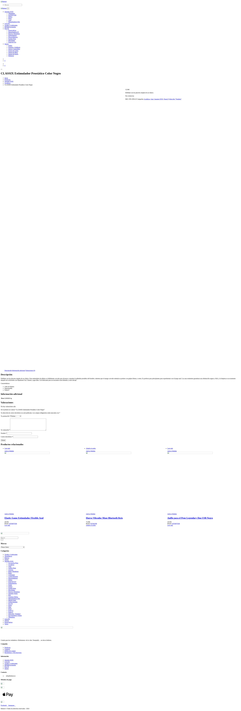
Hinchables (11, 590)
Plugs (10, 609)
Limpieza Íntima (13, 597)
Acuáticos (147, 99)
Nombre (4, 433)
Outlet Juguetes (12, 602)
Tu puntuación (5, 416)
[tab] (8, 370)
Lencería (7, 619)
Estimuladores (12, 583)
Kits (9, 595)
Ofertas (7, 620)
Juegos (7, 559)
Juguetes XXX (158, 99)
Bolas (10, 573)
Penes (10, 605)
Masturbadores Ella (14, 598)
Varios (6, 624)
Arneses (10, 570)
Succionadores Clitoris (15, 615)
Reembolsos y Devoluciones (13, 652)
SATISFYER (13, 523)
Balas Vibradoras (13, 571)
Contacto (7, 649)
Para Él (10, 603)
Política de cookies (10, 651)
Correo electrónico (7, 437)
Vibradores (11, 617)
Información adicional (18, 370)
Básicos (7, 558)
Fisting (10, 587)
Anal (152, 99)
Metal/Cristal (12, 600)
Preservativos (8, 622)
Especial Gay (12, 581)
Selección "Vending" (175, 99)
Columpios (11, 575)
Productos (7, 647)
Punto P (166, 99)
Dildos (10, 580)
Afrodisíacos (8, 556)
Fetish (10, 585)
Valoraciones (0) (30, 370)
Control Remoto (13, 576)
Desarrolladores (13, 578)
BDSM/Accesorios (10, 665)
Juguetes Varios (13, 593)
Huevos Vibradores (14, 592)
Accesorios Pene (13, 563)
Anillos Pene (12, 568)
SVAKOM (93, 523)
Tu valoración (5, 430)
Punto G (10, 610)
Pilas (9, 607)
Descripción (8, 370)
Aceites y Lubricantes (11, 554)
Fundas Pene (12, 588)
